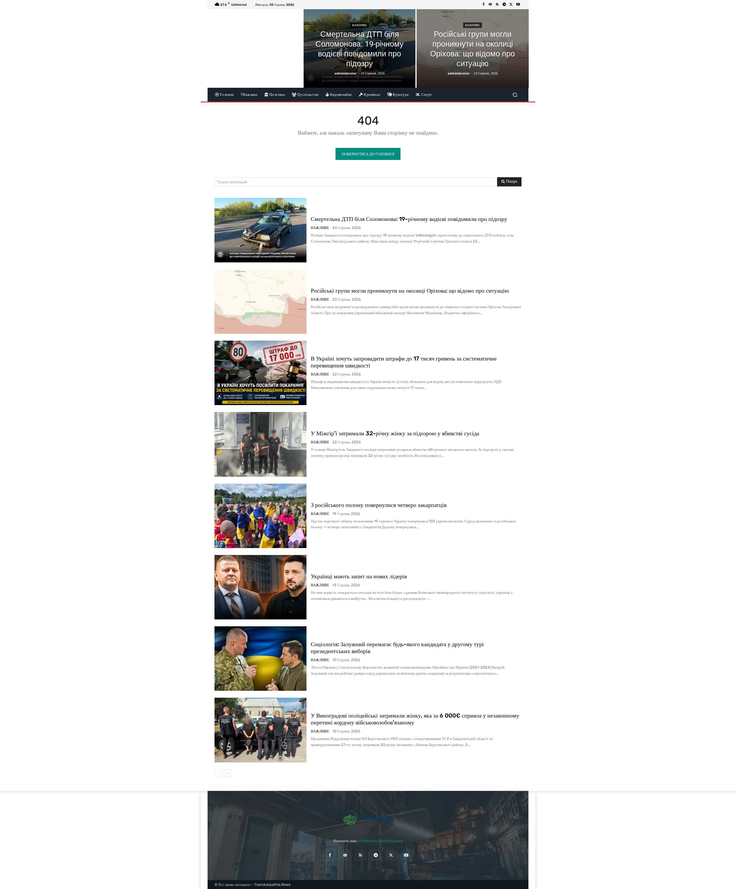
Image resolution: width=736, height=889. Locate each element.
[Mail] (490, 4)
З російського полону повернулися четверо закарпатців (378, 504)
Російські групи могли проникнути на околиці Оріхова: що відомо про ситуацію (410, 290)
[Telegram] (504, 4)
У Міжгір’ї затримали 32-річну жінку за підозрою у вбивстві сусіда (395, 433)
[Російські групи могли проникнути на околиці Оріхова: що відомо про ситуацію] (472, 48)
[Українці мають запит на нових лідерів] (260, 587)
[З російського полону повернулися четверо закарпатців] (260, 516)
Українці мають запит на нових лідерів (359, 576)
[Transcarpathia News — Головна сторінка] (368, 817)
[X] (511, 4)
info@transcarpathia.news (380, 841)
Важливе (359, 25)
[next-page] (227, 773)
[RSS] (497, 4)
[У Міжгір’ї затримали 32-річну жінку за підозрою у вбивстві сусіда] (260, 444)
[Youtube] (518, 4)
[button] (515, 94)
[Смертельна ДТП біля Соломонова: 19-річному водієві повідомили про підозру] (359, 48)
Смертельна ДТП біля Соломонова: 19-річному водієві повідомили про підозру (409, 218)
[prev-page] (218, 773)
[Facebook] (483, 4)
